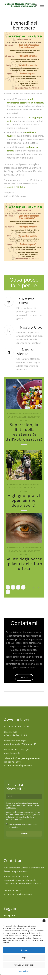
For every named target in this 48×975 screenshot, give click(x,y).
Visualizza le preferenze (24, 965)
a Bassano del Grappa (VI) (16, 749)
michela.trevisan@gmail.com (18, 765)
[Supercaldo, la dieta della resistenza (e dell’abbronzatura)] (24, 394)
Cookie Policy (23, 971)
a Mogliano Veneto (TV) (15, 740)
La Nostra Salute (17, 417)
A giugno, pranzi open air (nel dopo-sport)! (24, 500)
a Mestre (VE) (10, 731)
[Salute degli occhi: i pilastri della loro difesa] (24, 528)
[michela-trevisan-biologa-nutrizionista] (20, 5)
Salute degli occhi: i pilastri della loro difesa (24, 563)
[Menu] (40, 5)
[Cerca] (34, 5)
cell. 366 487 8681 (12, 890)
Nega (24, 957)
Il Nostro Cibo (14, 413)
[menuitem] (34, 5)
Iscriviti (24, 833)
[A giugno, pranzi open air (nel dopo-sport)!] (24, 465)
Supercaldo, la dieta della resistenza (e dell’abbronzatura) (24, 432)
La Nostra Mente (32, 413)
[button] (44, 921)
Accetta (24, 950)
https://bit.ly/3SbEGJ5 (14, 187)
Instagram (9, 915)
